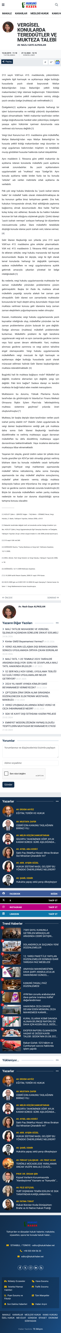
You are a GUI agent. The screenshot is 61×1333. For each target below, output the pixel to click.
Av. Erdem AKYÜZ (25, 809)
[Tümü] (57, 801)
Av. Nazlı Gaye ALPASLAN (31, 45)
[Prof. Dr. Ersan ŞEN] (8, 1177)
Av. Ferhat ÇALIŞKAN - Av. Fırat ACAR (36, 1160)
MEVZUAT (21, 1318)
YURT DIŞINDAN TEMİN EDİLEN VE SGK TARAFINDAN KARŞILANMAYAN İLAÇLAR (37, 1193)
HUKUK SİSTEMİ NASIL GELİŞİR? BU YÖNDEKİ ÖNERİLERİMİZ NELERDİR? (35, 868)
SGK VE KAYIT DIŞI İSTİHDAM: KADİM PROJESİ (30, 713)
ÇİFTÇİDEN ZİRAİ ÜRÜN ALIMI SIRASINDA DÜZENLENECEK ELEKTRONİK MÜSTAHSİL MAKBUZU (26, 696)
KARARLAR (21, 13)
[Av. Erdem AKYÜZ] (8, 811)
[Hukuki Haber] (29, 4)
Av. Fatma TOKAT (25, 1201)
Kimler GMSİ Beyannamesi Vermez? (24, 641)
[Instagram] (30, 1267)
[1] (3, 514)
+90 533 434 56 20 (32, 1251)
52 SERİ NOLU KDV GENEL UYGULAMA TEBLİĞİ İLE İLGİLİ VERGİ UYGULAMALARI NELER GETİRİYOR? (29, 675)
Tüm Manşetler (42, 1295)
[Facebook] (20, 1267)
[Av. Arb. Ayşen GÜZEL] (8, 866)
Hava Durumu (42, 1281)
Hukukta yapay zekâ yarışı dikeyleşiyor (36, 881)
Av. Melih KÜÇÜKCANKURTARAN (32, 835)
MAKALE (7, 13)
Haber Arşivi (41, 1304)
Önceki (8, 597)
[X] (25, 1267)
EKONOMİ (53, 1318)
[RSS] (41, 1267)
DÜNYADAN (30, 1321)
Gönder (8, 784)
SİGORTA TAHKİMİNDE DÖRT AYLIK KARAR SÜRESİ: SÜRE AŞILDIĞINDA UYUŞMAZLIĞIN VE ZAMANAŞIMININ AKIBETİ (36, 841)
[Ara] (56, 5)
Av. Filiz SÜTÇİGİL (25, 1187)
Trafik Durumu (41, 1286)
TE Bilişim (38, 1329)
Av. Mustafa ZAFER (26, 821)
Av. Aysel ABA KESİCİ (27, 849)
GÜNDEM (32, 1318)
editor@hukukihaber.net (32, 1256)
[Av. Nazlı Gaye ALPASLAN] (8, 26)
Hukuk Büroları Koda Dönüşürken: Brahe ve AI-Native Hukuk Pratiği (34, 1206)
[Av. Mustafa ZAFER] (8, 824)
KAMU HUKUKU (50, 1314)
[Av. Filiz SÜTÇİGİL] (8, 1190)
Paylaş (9, 61)
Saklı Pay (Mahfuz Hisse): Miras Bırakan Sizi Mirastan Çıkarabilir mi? (37, 854)
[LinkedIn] (35, 1267)
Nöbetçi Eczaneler (16, 1281)
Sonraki (52, 597)
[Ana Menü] (3, 4)
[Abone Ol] (57, 62)
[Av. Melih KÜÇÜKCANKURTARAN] (8, 838)
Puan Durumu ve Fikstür (13, 1297)
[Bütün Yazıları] (57, 623)
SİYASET (43, 1318)
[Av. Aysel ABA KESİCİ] (8, 852)
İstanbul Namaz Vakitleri (13, 1288)
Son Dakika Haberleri (17, 1304)
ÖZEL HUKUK (8, 1318)
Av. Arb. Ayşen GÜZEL (27, 863)
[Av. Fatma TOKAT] (8, 1204)
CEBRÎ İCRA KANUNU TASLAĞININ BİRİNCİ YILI (34, 827)
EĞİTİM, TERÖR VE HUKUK (30, 813)
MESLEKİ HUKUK (39, 13)
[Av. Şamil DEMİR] (8, 879)
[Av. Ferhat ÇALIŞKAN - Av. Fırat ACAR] (8, 1163)
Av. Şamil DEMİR (24, 878)
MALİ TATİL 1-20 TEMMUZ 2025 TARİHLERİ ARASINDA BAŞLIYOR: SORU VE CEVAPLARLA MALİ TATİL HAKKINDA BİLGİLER (30, 663)
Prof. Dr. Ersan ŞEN (27, 1174)
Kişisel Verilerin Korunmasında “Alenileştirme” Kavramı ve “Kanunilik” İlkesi (36, 1179)
